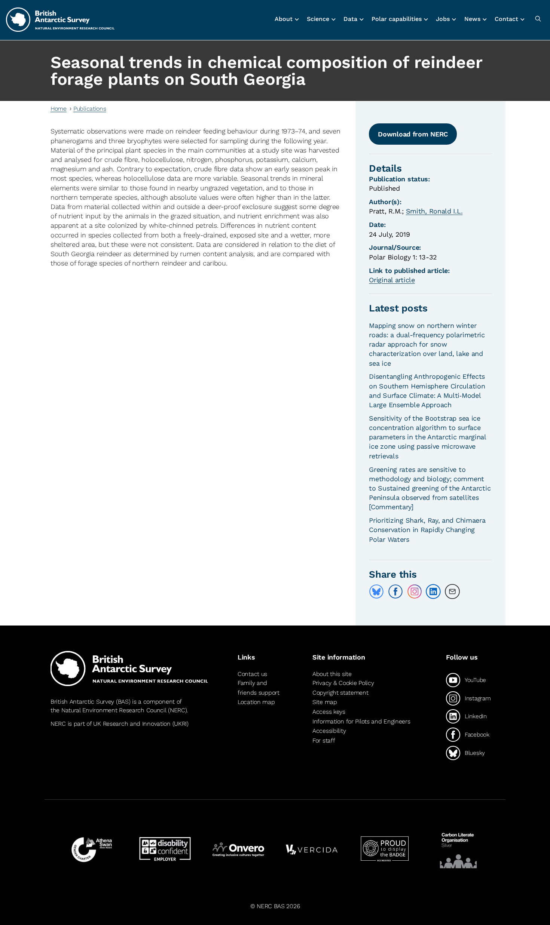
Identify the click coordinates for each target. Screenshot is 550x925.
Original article (392, 280)
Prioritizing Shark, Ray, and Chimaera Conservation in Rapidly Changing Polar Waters (427, 529)
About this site (332, 673)
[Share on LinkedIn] (433, 591)
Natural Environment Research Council (113, 710)
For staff (323, 740)
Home (59, 108)
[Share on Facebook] (395, 591)
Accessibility (329, 730)
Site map (324, 702)
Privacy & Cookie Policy (343, 682)
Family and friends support (258, 687)
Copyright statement (340, 692)
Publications (89, 108)
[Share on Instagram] (414, 591)
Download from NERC (413, 134)
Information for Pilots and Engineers (361, 721)
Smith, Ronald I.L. (434, 211)
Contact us (252, 673)
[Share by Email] (452, 591)
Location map (256, 702)
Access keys (328, 711)
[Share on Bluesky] (376, 591)
